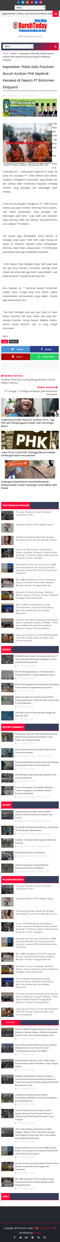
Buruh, (33, 95)
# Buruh (13, 341)
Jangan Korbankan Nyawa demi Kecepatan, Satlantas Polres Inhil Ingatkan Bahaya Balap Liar (36, 1097)
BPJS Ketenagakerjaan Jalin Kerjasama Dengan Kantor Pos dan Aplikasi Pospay (35, 673)
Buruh (14, 53)
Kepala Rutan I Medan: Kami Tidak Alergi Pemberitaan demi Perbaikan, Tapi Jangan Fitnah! (36, 1063)
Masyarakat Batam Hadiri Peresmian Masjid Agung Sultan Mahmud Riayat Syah (37, 764)
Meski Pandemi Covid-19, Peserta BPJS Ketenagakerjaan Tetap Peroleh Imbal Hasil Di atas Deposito (37, 700)
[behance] (36, 2)
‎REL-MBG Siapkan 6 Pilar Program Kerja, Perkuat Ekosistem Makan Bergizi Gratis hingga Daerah (36, 582)
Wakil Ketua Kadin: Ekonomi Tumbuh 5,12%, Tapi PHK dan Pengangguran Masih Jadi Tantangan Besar (27, 423)
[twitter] (22, 2)
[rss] (38, 1237)
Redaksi (37, 1232)
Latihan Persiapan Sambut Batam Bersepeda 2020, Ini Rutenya (31, 867)
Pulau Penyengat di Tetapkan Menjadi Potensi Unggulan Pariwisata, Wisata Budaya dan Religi (34, 790)
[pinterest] (31, 2)
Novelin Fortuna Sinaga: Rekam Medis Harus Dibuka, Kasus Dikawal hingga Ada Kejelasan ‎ (37, 595)
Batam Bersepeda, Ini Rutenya (30, 852)
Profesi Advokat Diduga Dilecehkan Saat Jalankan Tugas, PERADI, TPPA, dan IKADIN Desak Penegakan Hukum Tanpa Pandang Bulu (37, 624)
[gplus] (27, 2)
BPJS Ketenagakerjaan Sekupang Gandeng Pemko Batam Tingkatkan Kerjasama (37, 686)
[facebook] (18, 2)
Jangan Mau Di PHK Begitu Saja (34, 524)
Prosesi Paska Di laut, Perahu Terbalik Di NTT (33, 513)
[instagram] (40, 2)
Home (5, 53)
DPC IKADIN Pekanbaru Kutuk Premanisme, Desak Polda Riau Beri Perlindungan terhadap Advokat (35, 609)
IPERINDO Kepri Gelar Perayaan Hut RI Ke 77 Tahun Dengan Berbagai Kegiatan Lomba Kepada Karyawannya (36, 659)
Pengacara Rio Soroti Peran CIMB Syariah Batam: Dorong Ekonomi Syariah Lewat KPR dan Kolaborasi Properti (36, 569)
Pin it (19, 357)
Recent (10, 1022)
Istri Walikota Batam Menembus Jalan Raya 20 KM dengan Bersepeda (36, 829)
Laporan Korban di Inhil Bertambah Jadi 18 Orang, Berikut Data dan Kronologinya (37, 638)
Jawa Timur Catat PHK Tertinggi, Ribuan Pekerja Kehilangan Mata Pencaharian (28, 454)
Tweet (20, 349)
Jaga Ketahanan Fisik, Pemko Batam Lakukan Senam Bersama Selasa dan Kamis (33, 814)
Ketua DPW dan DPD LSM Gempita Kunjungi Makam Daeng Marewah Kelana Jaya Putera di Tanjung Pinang (36, 736)
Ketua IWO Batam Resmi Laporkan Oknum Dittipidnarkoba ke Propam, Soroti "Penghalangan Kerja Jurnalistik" (36, 1047)
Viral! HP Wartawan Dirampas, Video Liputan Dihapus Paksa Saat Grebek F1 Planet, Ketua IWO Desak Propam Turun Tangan (37, 554)
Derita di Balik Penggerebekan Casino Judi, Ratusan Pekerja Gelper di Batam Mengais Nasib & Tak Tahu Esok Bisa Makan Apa (36, 1032)
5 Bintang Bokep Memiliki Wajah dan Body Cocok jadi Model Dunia (36, 538)
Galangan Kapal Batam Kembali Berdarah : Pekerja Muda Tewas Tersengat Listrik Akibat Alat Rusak (29, 485)
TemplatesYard (46, 1228)
